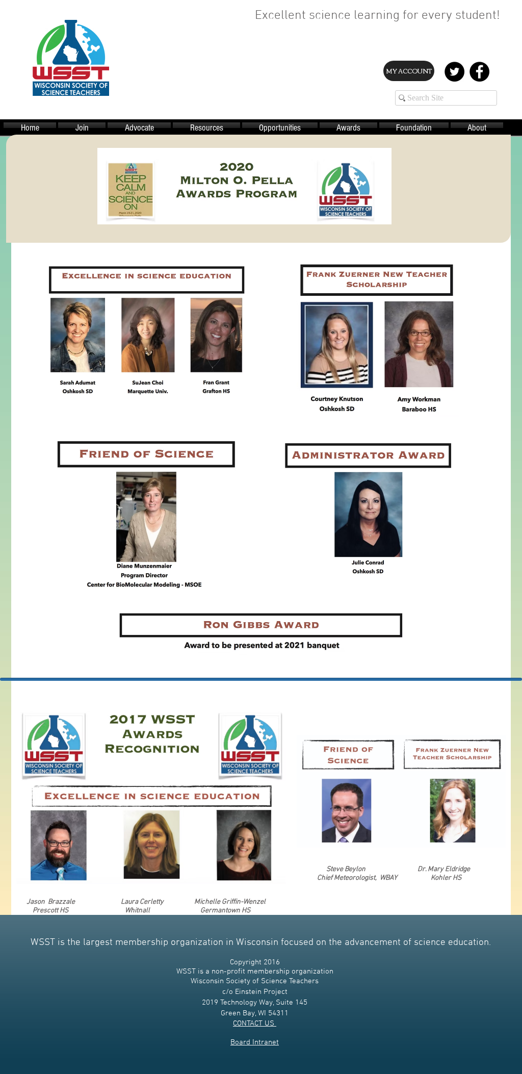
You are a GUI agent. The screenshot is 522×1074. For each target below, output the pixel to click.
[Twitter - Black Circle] (454, 72)
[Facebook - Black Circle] (479, 72)
